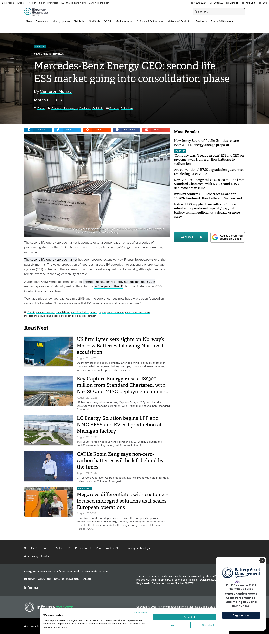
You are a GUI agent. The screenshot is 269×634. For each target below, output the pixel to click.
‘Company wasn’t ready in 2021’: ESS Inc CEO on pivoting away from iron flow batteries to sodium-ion (209, 159)
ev (100, 312)
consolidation (63, 312)
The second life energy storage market (50, 259)
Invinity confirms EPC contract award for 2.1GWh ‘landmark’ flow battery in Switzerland (208, 196)
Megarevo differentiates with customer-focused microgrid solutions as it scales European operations (122, 500)
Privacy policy (140, 612)
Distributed (85, 108)
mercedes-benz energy (137, 312)
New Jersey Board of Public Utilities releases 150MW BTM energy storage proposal (207, 143)
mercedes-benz (115, 312)
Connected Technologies (64, 108)
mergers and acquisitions (37, 316)
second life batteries (76, 316)
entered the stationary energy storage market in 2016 (119, 281)
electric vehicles (80, 312)
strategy (92, 316)
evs (104, 312)
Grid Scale (97, 108)
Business (114, 108)
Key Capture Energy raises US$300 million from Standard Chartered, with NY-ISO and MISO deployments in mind (123, 385)
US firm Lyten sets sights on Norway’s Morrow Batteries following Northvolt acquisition (120, 345)
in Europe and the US (108, 286)
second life (58, 316)
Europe (41, 108)
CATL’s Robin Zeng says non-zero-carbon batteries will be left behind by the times (120, 460)
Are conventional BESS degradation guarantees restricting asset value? (209, 172)
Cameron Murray (56, 91)
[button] (38, 130)
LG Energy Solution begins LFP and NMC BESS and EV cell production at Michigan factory (119, 424)
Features (40, 53)
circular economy (45, 312)
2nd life (31, 312)
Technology (127, 108)
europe (93, 312)
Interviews (56, 53)
